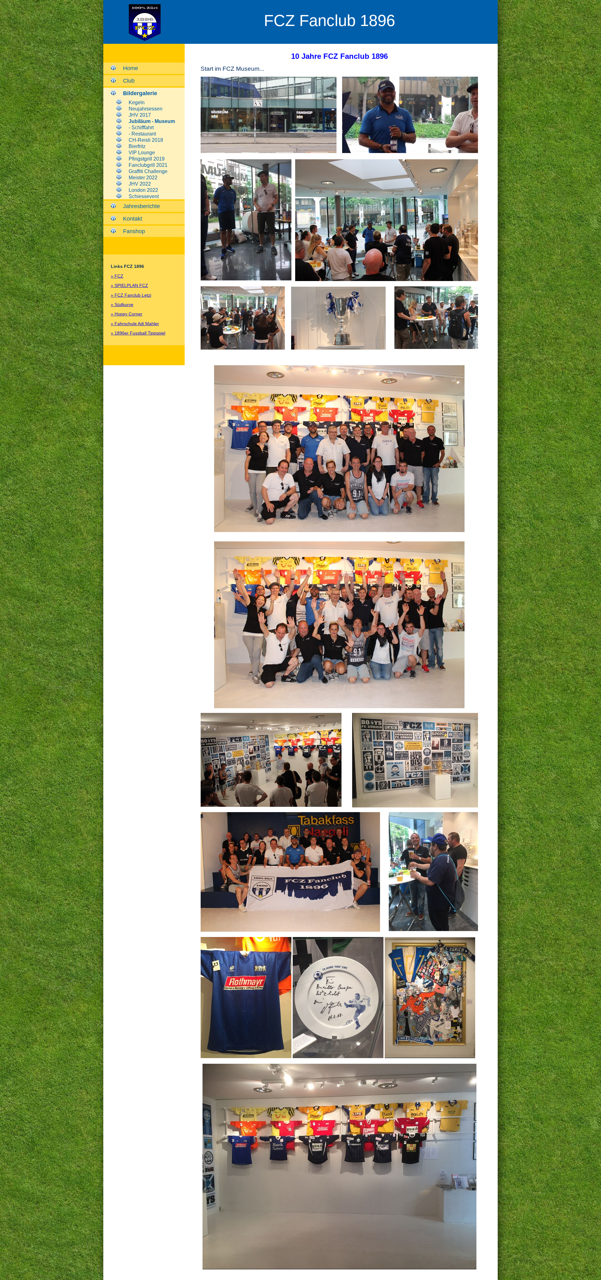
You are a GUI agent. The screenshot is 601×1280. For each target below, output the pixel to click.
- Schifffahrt (141, 127)
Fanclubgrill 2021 (148, 165)
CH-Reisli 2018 (146, 140)
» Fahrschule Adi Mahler (135, 323)
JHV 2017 (140, 115)
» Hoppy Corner (126, 313)
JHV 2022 (140, 184)
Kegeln (137, 102)
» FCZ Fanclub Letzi (131, 295)
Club (129, 81)
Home (130, 68)
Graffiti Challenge (148, 171)
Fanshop (134, 231)
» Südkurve (122, 304)
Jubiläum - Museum (152, 121)
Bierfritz (137, 146)
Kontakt (132, 219)
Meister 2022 (143, 177)
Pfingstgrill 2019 (147, 158)
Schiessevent (144, 196)
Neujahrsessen (145, 108)
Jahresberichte (141, 206)
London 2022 (143, 190)
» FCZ (117, 276)
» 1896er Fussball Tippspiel (138, 332)
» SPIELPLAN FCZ (129, 285)
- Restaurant (142, 133)
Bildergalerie (140, 93)
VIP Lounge (142, 152)
